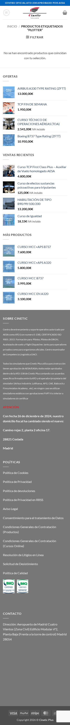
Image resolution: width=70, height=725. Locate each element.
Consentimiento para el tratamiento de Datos (33, 518)
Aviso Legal (10, 509)
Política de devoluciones (19, 491)
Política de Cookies (15, 473)
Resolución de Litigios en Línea (23, 555)
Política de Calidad (15, 573)
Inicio (12, 26)
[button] (6, 13)
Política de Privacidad (17, 481)
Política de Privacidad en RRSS (23, 500)
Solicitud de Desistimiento (20, 564)
